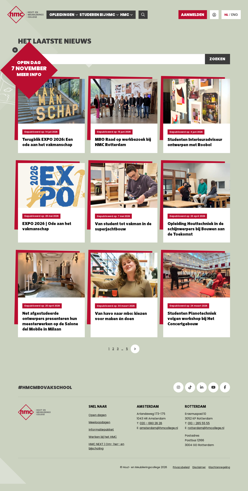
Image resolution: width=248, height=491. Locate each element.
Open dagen (97, 415)
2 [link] (113, 349)
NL (226, 14)
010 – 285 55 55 (199, 423)
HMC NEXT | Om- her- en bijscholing (106, 446)
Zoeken (217, 59)
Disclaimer (199, 467)
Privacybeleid (181, 467)
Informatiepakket (101, 429)
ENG (234, 14)
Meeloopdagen (99, 422)
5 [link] (127, 349)
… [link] (122, 349)
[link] (135, 349)
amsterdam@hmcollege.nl (159, 428)
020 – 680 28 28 (151, 423)
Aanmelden (192, 14)
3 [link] (118, 349)
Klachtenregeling (219, 467)
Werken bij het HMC (103, 437)
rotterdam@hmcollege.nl (206, 428)
